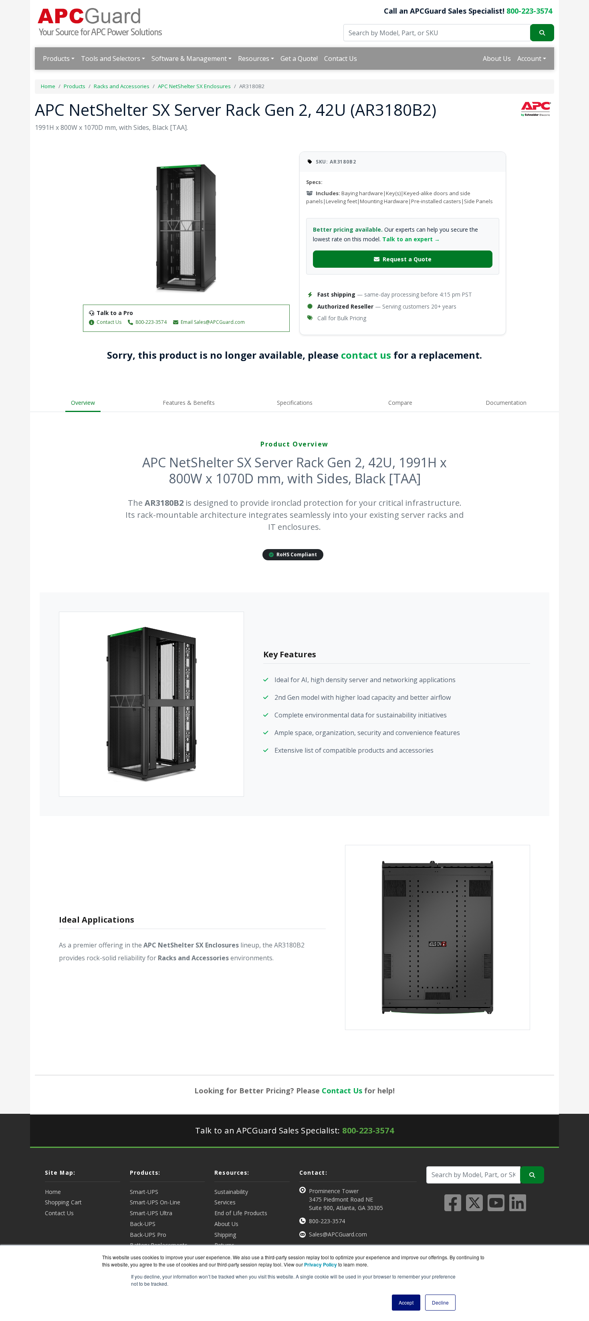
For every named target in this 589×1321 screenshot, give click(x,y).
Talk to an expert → (411, 239)
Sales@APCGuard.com (338, 1234)
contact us (366, 355)
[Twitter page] (474, 1207)
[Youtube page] (496, 1207)
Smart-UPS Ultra (151, 1213)
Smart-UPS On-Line (155, 1202)
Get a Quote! (299, 58)
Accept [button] (406, 1302)
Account (529, 58)
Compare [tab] (400, 402)
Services (225, 1202)
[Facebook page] (452, 1207)
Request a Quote (407, 259)
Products (56, 58)
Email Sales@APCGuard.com (213, 322)
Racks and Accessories (121, 86)
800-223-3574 (529, 11)
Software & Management (189, 58)
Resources (253, 58)
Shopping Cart (63, 1202)
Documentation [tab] (506, 402)
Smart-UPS (144, 1192)
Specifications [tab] (295, 402)
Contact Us (340, 58)
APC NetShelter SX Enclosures (194, 86)
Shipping (225, 1234)
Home (48, 86)
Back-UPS (142, 1224)
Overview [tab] (83, 402)
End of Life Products (240, 1213)
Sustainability (231, 1192)
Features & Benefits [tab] (189, 402)
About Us (497, 58)
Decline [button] (440, 1302)
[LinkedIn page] (517, 1207)
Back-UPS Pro (148, 1234)
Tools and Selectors (110, 58)
